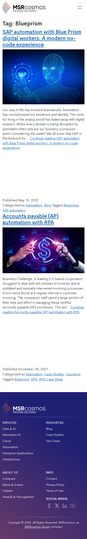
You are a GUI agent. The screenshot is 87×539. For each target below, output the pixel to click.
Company (9, 479)
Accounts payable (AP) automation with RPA (30, 219)
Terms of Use (54, 491)
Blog (47, 205)
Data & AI (9, 429)
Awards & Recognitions (18, 497)
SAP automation (14, 210)
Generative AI (12, 435)
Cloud (7, 441)
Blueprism (71, 205)
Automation (34, 205)
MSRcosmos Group (37, 527)
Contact (51, 479)
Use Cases (53, 441)
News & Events (13, 485)
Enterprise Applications (18, 453)
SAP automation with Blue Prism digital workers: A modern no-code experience (42, 38)
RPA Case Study (51, 379)
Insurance (73, 374)
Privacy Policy (55, 485)
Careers (8, 491)
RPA (34, 379)
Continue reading (41, 143)
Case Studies (54, 374)
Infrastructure (11, 459)
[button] (69, 7)
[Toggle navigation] (79, 7)
